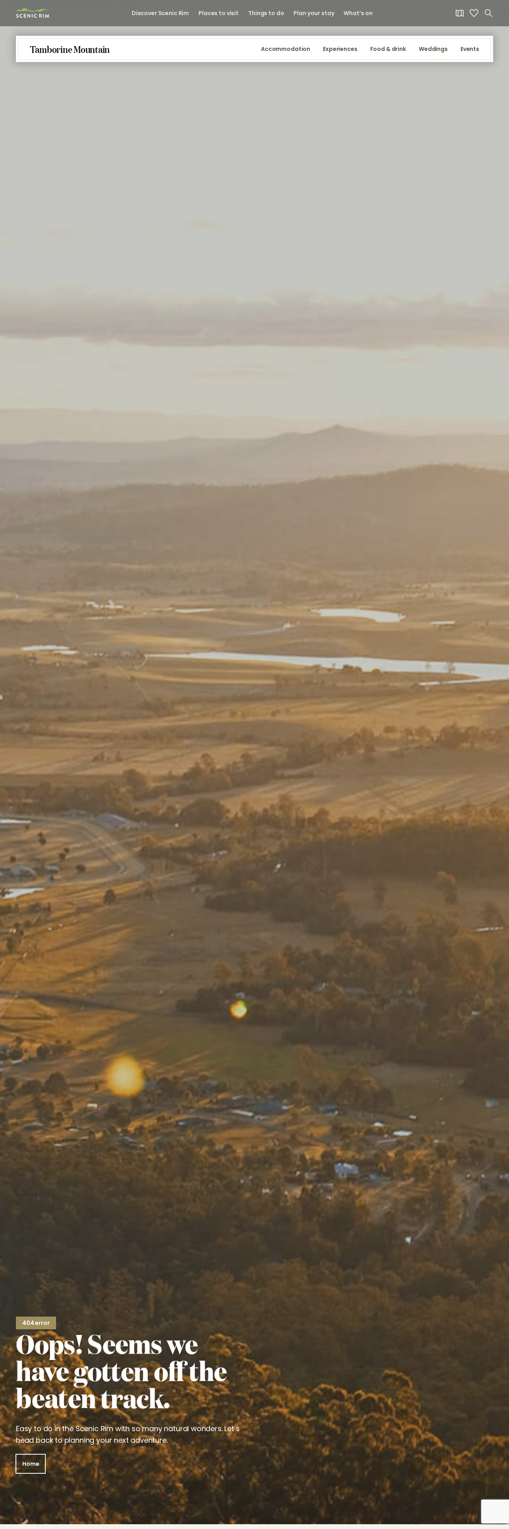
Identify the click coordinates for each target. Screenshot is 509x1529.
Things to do (266, 13)
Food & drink (388, 49)
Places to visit (218, 13)
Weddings (433, 49)
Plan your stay (313, 13)
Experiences (340, 49)
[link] (32, 13)
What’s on (358, 13)
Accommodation (285, 49)
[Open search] (488, 13)
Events (469, 49)
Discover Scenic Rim (160, 13)
